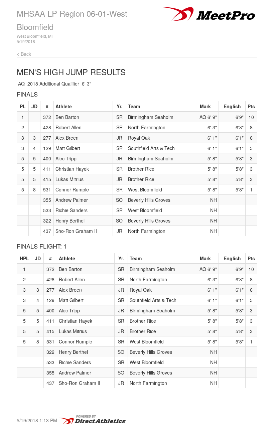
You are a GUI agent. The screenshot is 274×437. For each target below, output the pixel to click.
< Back (24, 53)
